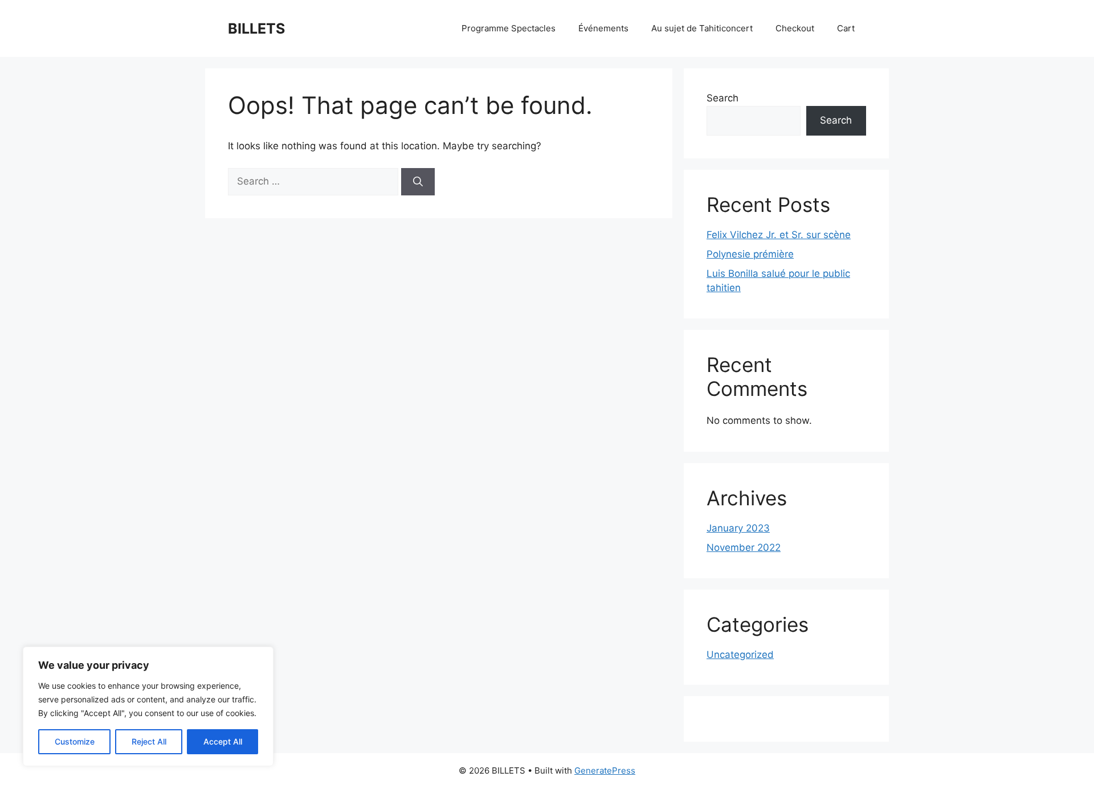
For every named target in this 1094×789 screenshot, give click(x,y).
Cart (846, 28)
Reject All (149, 741)
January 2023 (738, 528)
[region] (148, 706)
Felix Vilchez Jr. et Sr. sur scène (779, 234)
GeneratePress (604, 770)
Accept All (222, 741)
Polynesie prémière (750, 254)
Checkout (794, 28)
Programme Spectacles (509, 28)
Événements (603, 28)
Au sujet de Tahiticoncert (702, 28)
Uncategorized (740, 654)
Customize (75, 741)
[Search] (418, 181)
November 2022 (744, 547)
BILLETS (256, 28)
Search (722, 98)
